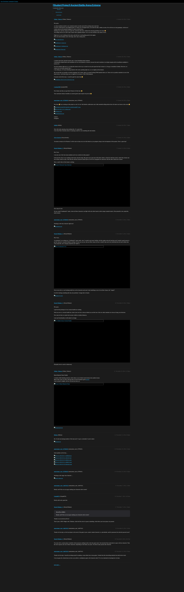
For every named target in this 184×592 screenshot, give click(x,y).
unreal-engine (58, 14)
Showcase (59, 9)
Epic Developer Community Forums (9, 1)
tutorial (87, 379)
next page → (57, 565)
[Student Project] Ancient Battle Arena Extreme (77, 5)
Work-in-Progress (59, 12)
